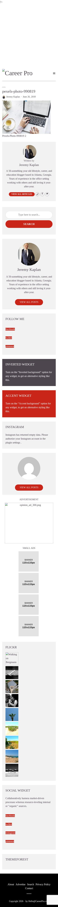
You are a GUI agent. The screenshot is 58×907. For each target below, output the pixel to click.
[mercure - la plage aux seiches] (11, 756)
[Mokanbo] (11, 672)
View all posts (29, 302)
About (11, 884)
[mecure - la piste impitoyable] (11, 728)
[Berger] (11, 742)
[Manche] (11, 686)
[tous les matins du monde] (11, 769)
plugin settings (13, 442)
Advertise (20, 884)
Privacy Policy (43, 884)
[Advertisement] (29, 35)
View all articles (21, 194)
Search (28, 224)
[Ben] (11, 700)
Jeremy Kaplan (13, 97)
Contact (29, 888)
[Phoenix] (11, 714)
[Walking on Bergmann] (11, 658)
